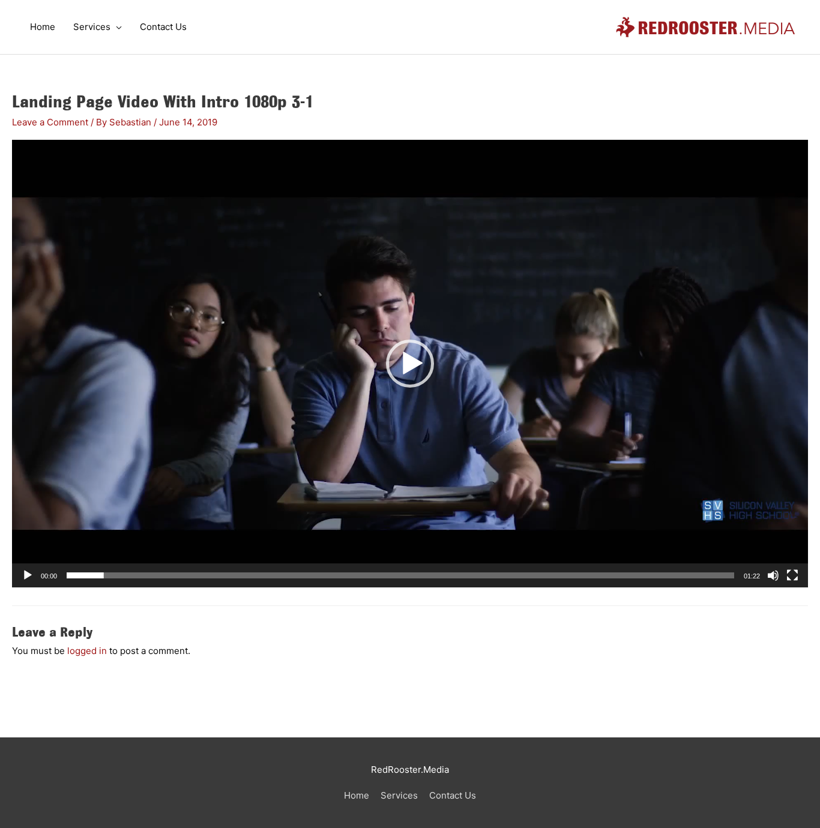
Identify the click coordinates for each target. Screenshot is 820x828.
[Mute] (773, 575)
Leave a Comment (50, 122)
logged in (87, 650)
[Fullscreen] (792, 575)
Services (399, 795)
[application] (410, 363)
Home (356, 795)
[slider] (400, 575)
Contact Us (452, 795)
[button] (410, 364)
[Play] (28, 575)
